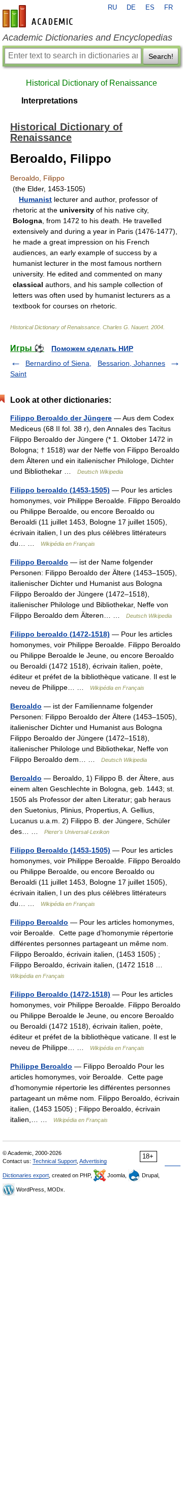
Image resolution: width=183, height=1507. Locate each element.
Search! (160, 56)
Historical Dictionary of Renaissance (91, 83)
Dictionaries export (26, 1175)
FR (168, 7)
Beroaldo (26, 706)
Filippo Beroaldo (39, 562)
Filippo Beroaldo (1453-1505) (60, 850)
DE (131, 7)
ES (150, 7)
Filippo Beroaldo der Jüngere (61, 418)
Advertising (93, 1161)
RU (112, 7)
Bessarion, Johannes (131, 363)
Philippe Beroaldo (41, 1066)
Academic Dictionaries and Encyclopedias (87, 37)
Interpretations (49, 100)
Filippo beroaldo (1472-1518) (60, 634)
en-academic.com (39, 16)
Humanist (35, 199)
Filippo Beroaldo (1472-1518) (60, 994)
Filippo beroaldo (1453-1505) (60, 490)
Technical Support (55, 1161)
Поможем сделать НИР (92, 348)
